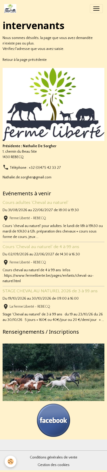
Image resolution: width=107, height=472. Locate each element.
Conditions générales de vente (53, 457)
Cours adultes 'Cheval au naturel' (35, 202)
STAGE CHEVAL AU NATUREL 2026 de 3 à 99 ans (50, 291)
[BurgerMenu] (96, 8)
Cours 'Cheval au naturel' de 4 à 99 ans (41, 246)
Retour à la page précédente (25, 60)
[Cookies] (10, 461)
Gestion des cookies (54, 465)
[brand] (11, 8)
